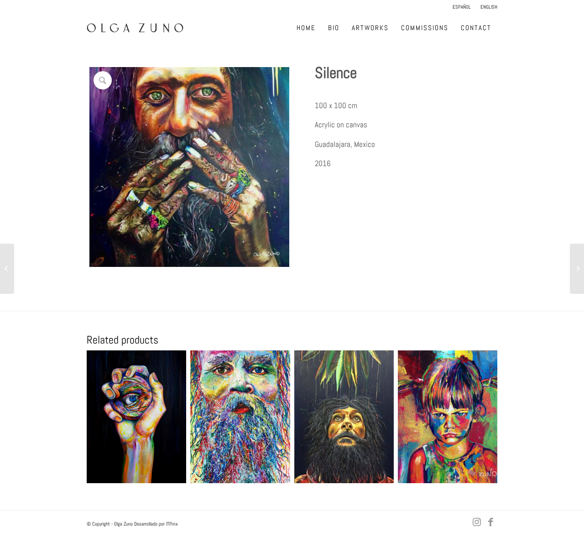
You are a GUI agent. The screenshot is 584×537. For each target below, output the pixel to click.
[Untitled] (577, 269)
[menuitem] (462, 7)
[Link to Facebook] (490, 522)
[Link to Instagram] (477, 522)
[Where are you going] (7, 269)
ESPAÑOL (462, 7)
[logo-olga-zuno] (135, 28)
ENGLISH (488, 7)
